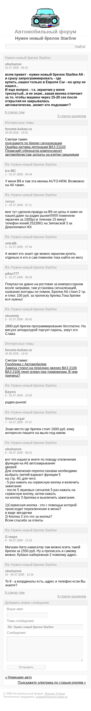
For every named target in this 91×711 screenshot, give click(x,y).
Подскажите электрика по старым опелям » (52, 682)
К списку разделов (72, 116)
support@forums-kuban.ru (52, 696)
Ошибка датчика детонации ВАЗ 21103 (35, 147)
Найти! (80, 46)
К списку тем (15, 112)
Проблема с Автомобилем (25, 364)
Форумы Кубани (55, 693)
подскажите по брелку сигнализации (33, 143)
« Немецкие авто (18, 677)
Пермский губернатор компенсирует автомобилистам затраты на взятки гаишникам (42, 152)
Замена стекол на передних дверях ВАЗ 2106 (41, 368)
